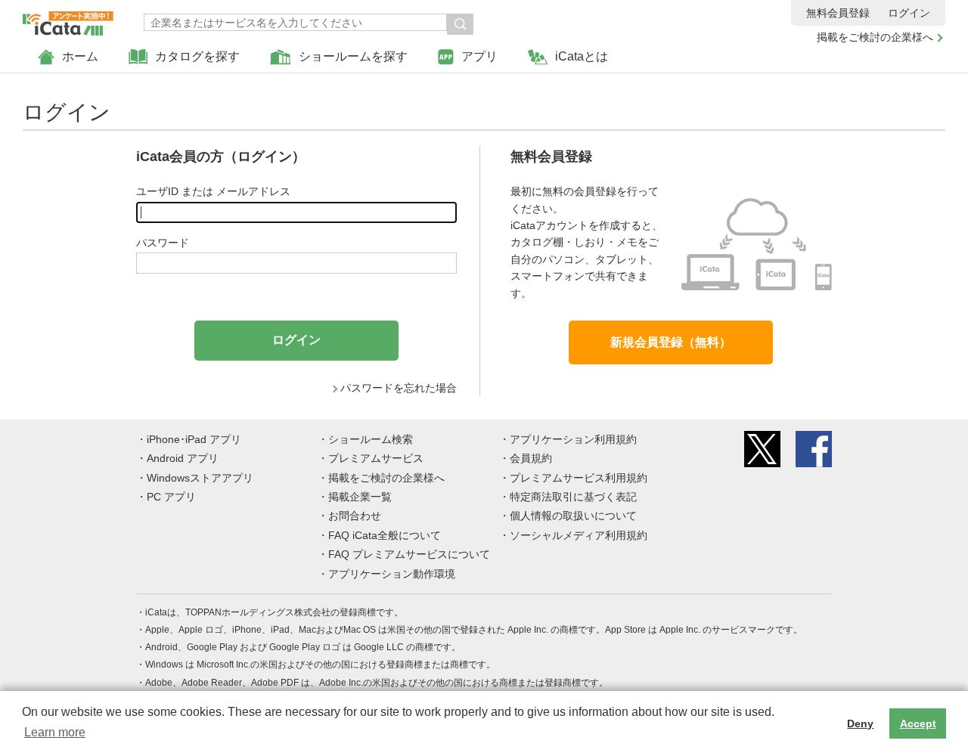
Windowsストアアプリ (200, 478)
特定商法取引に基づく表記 (573, 497)
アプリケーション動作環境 (391, 574)
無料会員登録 (838, 13)
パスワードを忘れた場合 (398, 388)
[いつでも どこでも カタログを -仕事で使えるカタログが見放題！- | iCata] (68, 20)
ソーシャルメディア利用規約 (578, 535)
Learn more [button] (54, 732)
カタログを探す (197, 56)
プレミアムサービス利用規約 (578, 478)
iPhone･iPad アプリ (194, 439)
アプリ (479, 56)
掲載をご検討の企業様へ (875, 37)
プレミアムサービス (376, 458)
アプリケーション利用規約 (573, 439)
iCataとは (581, 56)
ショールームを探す (353, 56)
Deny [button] (860, 723)
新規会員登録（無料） (670, 342)
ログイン (909, 13)
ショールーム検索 (370, 439)
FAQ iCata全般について (384, 535)
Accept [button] (918, 723)
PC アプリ (171, 497)
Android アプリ (183, 458)
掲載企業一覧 (360, 497)
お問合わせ (354, 516)
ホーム (80, 56)
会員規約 (531, 458)
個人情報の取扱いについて (573, 516)
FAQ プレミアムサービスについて (409, 554)
